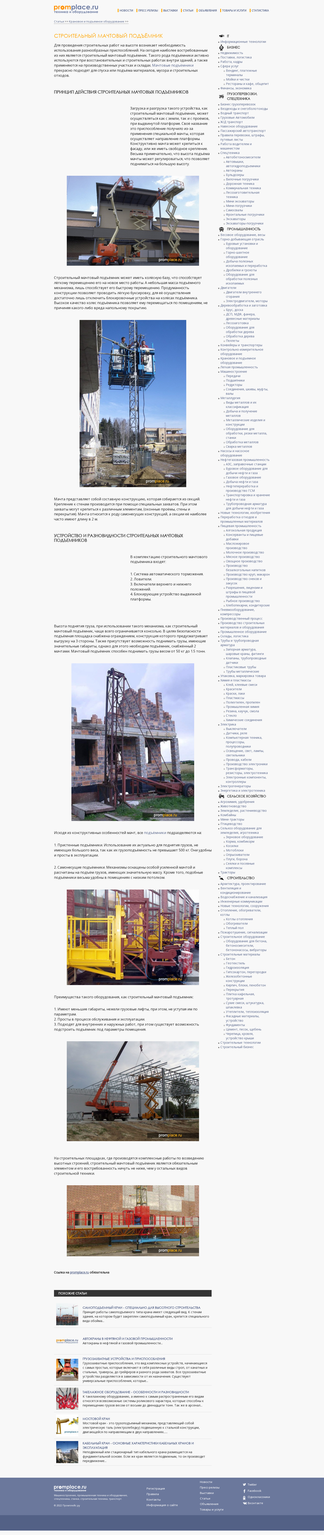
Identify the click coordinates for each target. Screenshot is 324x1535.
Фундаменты (235, 1025)
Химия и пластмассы (235, 680)
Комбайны (228, 815)
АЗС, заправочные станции (246, 464)
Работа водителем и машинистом (236, 146)
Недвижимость (231, 53)
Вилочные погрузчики (242, 179)
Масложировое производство (237, 545)
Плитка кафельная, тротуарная (240, 996)
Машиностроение (233, 371)
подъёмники (155, 832)
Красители (234, 689)
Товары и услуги (234, 10)
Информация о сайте (162, 1505)
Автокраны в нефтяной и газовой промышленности (128, 1339)
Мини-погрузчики (239, 206)
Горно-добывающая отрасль (242, 239)
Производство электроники (247, 764)
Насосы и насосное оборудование (234, 453)
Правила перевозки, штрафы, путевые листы (242, 137)
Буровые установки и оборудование (242, 245)
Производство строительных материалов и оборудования (242, 625)
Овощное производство (244, 561)
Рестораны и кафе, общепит (247, 84)
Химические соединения (244, 720)
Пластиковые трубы (241, 667)
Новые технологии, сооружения (244, 906)
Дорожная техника (240, 183)
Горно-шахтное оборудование (237, 254)
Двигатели (228, 288)
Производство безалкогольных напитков (246, 567)
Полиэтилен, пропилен (243, 702)
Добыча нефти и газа (242, 482)
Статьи (188, 10)
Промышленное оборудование (243, 632)
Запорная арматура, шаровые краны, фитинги (245, 651)
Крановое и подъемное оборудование (96, 21)
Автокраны (234, 170)
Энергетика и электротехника (242, 790)
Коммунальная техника (243, 188)
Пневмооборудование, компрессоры (237, 612)
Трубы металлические (242, 671)
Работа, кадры (231, 62)
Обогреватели (237, 923)
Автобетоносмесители (243, 157)
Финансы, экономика (235, 88)
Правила (153, 1494)
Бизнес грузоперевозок (238, 104)
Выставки (170, 10)
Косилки (232, 846)
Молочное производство (245, 552)
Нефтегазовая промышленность (245, 460)
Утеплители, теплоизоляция (247, 1012)
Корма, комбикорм (240, 841)
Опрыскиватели (238, 855)
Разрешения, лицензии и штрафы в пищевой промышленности (244, 591)
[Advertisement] (91, 131)
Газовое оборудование (243, 477)
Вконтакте (255, 1503)
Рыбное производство (243, 601)
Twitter (252, 1484)
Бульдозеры (235, 175)
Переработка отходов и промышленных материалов (241, 519)
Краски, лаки (235, 693)
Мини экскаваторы (240, 201)
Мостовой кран (96, 1419)
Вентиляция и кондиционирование (235, 890)
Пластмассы (235, 698)
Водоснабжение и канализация (243, 897)
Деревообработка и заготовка (243, 305)
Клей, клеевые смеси (241, 684)
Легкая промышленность (239, 367)
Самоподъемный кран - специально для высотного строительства (141, 1307)
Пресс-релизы (148, 10)
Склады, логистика (234, 636)
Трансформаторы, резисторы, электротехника (247, 770)
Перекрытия (235, 989)
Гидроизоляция (237, 967)
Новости (126, 10)
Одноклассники (259, 1497)
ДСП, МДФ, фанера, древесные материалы (243, 316)
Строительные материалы (240, 954)
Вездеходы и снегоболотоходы (244, 109)
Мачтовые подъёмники (173, 65)
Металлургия (230, 398)
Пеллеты (232, 340)
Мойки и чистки (238, 79)
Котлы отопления (239, 919)
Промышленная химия (242, 707)
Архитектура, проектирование (243, 884)
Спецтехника (230, 153)
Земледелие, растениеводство (243, 810)
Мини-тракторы (232, 819)
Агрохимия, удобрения (237, 802)
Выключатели (236, 729)
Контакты (154, 1499)
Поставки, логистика (236, 57)
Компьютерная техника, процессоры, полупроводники (244, 741)
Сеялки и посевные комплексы (240, 865)
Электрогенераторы (235, 786)
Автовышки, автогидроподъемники (243, 163)
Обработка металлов (242, 442)
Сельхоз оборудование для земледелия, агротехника (241, 830)
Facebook (254, 1491)
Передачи (233, 376)
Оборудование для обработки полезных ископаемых (242, 278)
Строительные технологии (240, 1042)
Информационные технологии (243, 41)
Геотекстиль (235, 963)
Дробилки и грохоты (241, 270)
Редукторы (234, 385)
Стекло (231, 715)
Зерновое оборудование (244, 837)
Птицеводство (231, 824)
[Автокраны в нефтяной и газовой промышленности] (67, 1341)
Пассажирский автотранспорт (243, 131)
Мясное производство (243, 557)
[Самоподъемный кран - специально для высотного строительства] (67, 1314)
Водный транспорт (234, 113)
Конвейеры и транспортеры (241, 345)
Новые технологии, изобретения (245, 512)
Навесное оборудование (239, 126)
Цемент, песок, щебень (243, 1029)
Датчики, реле (236, 733)
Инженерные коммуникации (241, 901)
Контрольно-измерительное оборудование (241, 351)
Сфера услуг (229, 66)
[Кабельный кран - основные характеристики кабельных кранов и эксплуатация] (67, 1452)
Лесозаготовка (237, 323)
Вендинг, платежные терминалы (241, 72)
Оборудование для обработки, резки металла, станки (246, 433)
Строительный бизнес (237, 1047)
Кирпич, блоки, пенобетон (246, 985)
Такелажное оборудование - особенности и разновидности (136, 1392)
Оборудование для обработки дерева (240, 329)
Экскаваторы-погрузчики (244, 223)
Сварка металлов (239, 446)
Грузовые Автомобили (237, 117)
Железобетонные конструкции (239, 978)
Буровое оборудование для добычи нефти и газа (247, 470)
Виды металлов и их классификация (241, 404)
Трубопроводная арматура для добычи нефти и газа (246, 506)
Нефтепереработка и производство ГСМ (242, 488)
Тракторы (227, 872)
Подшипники (235, 380)
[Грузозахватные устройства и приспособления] (67, 1369)
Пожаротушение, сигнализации (243, 932)
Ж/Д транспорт (231, 122)
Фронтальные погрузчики (245, 214)
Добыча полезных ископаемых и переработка (246, 263)
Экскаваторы (236, 219)
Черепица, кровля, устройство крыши (240, 1036)
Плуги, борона (237, 859)
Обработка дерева (240, 336)
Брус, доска (234, 310)
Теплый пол (235, 928)
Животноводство (233, 806)
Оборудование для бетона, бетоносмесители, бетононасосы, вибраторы (246, 945)
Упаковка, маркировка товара (243, 676)
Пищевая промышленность (240, 526)
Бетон (230, 959)
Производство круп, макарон (248, 574)
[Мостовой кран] (67, 1425)
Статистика (260, 10)
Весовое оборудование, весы (242, 235)
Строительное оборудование (242, 937)
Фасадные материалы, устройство (242, 1018)
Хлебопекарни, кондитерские (248, 605)
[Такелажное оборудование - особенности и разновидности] (67, 1398)
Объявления (208, 10)
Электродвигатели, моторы (247, 301)
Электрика (228, 724)
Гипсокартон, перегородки (246, 972)
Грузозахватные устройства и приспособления (124, 1359)
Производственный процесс (241, 618)
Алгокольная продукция (244, 530)
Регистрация (156, 1488)
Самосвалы (234, 210)
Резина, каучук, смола (242, 711)
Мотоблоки (235, 850)
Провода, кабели (238, 759)
